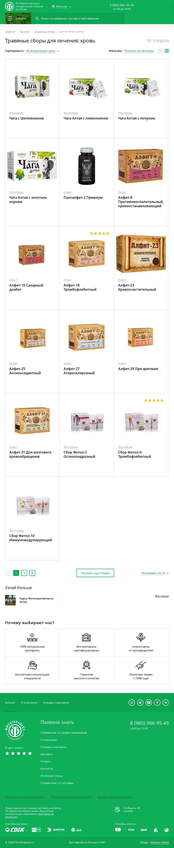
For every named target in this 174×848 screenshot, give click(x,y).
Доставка (47, 754)
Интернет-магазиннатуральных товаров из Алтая (29, 6)
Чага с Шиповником (26, 118)
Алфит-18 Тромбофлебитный (80, 287)
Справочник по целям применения (64, 732)
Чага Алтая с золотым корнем (27, 199)
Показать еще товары (95, 573)
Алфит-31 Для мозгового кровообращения (30, 454)
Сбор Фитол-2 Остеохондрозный (79, 454)
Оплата (45, 761)
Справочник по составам (57, 783)
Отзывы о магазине (56, 702)
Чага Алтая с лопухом (136, 118)
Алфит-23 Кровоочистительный (137, 287)
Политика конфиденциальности (71, 797)
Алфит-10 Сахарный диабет (26, 287)
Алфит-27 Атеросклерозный (79, 370)
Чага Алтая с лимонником (86, 118)
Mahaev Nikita (160, 842)
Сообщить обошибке (131, 809)
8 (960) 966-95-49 (122, 5)
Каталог (10, 702)
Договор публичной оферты (114, 797)
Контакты (47, 768)
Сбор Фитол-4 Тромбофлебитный (134, 454)
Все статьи (162, 596)
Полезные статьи (52, 776)
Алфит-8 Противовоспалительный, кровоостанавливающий (141, 201)
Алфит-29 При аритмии (138, 368)
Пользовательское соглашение (25, 797)
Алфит (68, 192)
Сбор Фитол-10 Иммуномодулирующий (30, 537)
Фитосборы (16, 113)
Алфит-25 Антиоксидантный (25, 370)
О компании (29, 702)
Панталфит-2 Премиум (83, 197)
